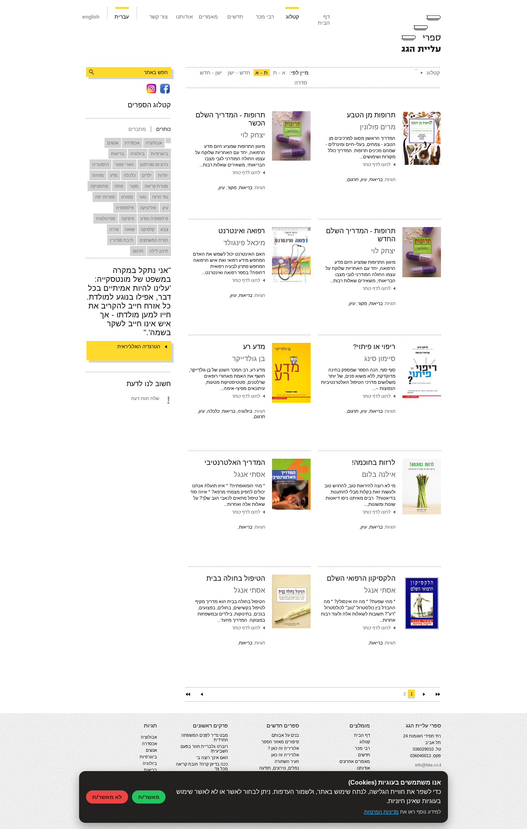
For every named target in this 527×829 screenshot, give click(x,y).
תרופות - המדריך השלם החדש (360, 235)
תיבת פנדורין (121, 240)
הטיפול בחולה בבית (235, 578)
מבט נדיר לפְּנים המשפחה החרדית (204, 737)
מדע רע (254, 347)
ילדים (147, 175)
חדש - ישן (239, 73)
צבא (164, 229)
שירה (114, 229)
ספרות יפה (105, 197)
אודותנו (184, 17)
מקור (134, 186)
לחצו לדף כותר (376, 164)
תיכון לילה (159, 251)
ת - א (261, 73)
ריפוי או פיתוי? (374, 347)
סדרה (300, 83)
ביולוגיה (137, 153)
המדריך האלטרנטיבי (234, 462)
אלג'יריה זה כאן (285, 755)
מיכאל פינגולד (244, 243)
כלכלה (130, 175)
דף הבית (324, 20)
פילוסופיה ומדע (154, 218)
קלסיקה (147, 229)
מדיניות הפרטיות (381, 812)
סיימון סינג (379, 359)
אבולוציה (154, 143)
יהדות (163, 175)
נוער (142, 197)
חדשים (235, 17)
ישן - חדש (211, 73)
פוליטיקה (148, 207)
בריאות (117, 153)
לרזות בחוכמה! (373, 462)
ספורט (127, 197)
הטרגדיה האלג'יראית (138, 346)
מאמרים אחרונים (355, 761)
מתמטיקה (99, 186)
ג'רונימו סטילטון (154, 164)
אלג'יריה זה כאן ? (283, 748)
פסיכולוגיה (105, 218)
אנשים (112, 143)
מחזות (98, 175)
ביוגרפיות (159, 153)
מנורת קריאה (156, 186)
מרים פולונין (377, 127)
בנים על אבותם (285, 735)
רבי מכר (265, 17)
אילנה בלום (378, 474)
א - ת (279, 73)
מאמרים (208, 17)
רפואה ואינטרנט (241, 231)
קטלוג (292, 17)
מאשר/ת (148, 796)
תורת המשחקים (154, 240)
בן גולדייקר (248, 359)
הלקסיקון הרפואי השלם (361, 578)
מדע (114, 175)
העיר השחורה (287, 761)
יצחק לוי (253, 135)
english (91, 17)
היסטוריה (100, 164)
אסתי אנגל (249, 474)
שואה (130, 229)
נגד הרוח (160, 197)
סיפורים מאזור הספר (280, 741)
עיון (165, 207)
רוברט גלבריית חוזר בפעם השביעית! (204, 748)
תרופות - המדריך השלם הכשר (230, 119)
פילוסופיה (125, 207)
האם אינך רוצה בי (212, 757)
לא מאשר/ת (107, 796)
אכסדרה (132, 143)
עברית (122, 17)
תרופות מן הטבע (371, 115)
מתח (119, 186)
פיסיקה (128, 218)
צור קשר (158, 17)
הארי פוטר (124, 164)
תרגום (138, 251)
